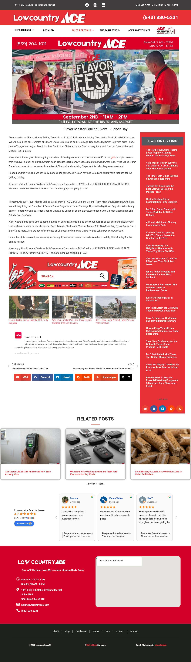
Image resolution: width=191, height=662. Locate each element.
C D (150, 498)
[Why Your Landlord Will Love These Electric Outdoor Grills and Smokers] (72, 307)
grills (113, 157)
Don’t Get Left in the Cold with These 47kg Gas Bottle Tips (162, 309)
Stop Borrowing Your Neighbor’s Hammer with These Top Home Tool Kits (160, 248)
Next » (101, 484)
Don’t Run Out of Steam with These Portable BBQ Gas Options (161, 212)
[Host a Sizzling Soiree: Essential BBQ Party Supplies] (29, 307)
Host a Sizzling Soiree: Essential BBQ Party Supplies (161, 200)
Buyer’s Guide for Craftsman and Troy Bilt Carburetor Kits (161, 319)
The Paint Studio (110, 30)
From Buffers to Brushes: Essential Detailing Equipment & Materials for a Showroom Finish (162, 382)
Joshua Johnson (118, 498)
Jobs (107, 631)
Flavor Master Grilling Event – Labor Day (96, 129)
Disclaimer (81, 631)
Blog (67, 631)
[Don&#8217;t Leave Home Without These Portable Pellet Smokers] (116, 307)
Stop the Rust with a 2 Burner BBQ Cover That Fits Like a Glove (161, 261)
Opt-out (120, 631)
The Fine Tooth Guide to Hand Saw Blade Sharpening (162, 177)
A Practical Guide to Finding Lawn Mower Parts (161, 224)
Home (96, 631)
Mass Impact (161, 645)
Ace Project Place (139, 30)
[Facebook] (87, 5)
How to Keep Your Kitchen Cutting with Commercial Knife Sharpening (162, 331)
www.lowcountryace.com (27, 353)
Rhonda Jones (78, 498)
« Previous (92, 484)
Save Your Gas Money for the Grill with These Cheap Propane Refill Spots (161, 344)
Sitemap (134, 631)
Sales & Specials (81, 30)
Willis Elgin (91, 645)
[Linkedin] (103, 5)
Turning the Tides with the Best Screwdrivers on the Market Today (160, 189)
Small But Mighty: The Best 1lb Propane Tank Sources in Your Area (162, 367)
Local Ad (48, 30)
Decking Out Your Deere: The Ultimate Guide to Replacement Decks (161, 287)
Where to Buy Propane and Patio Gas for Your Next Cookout (160, 274)
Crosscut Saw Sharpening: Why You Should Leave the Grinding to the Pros (160, 235)
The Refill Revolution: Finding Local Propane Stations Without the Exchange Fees (161, 152)
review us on (23, 523)
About (56, 631)
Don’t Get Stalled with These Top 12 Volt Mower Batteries (161, 356)
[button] (22, 377)
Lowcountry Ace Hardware (29, 510)
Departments (23, 30)
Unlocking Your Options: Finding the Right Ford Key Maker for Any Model (93, 473)
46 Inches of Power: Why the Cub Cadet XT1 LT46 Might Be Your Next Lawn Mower (162, 165)
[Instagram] (95, 5)
